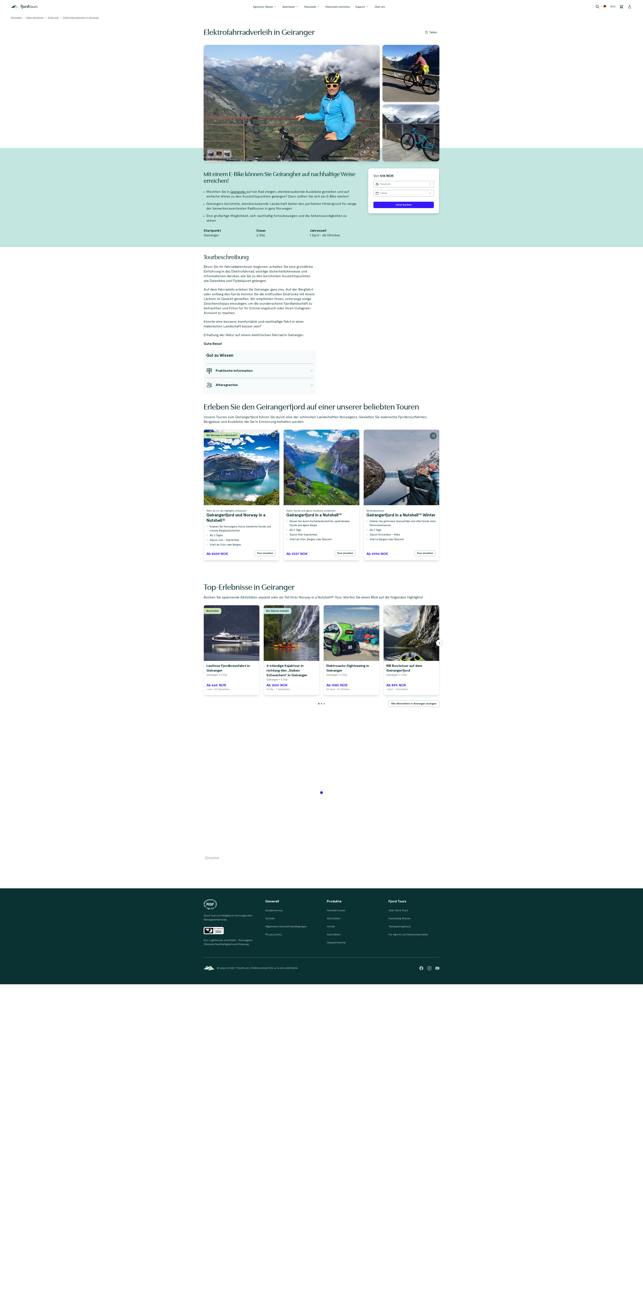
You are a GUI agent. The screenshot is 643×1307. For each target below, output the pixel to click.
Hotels (331, 926)
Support (360, 7)
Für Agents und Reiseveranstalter (408, 934)
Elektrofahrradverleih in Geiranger (81, 18)
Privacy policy (273, 934)
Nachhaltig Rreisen (399, 918)
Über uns (379, 7)
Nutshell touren (336, 910)
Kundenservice (274, 910)
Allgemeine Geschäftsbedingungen (286, 926)
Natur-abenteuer (35, 18)
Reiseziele (310, 7)
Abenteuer (288, 7)
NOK (613, 7)
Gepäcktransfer (336, 942)
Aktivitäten (16, 18)
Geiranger (238, 192)
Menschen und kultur (338, 7)
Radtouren (53, 18)
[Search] (597, 7)
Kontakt (270, 918)
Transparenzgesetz (399, 926)
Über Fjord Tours (398, 910)
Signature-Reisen (263, 7)
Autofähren (333, 934)
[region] (321, 794)
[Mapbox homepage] (212, 858)
